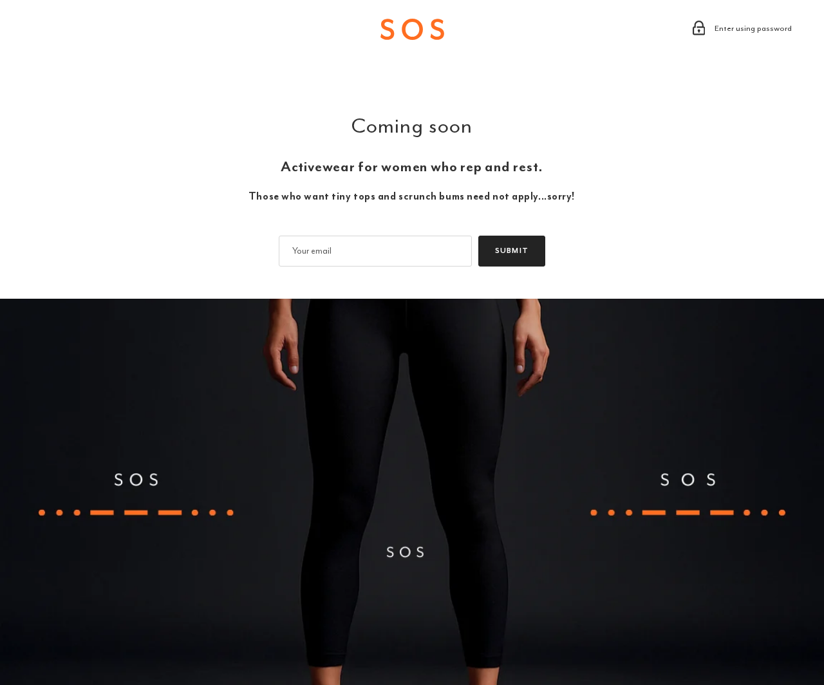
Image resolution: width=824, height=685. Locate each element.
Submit (511, 251)
